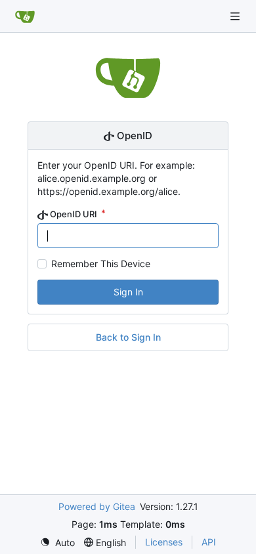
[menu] (57, 542)
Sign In (128, 291)
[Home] (25, 16)
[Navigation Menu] (236, 16)
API (209, 541)
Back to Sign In (128, 337)
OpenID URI (73, 214)
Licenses (163, 541)
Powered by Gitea (96, 506)
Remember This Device (100, 263)
